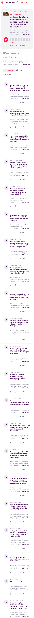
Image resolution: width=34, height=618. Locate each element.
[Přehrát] (6, 39)
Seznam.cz (24, 2)
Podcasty (4, 7)
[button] (16, 45)
